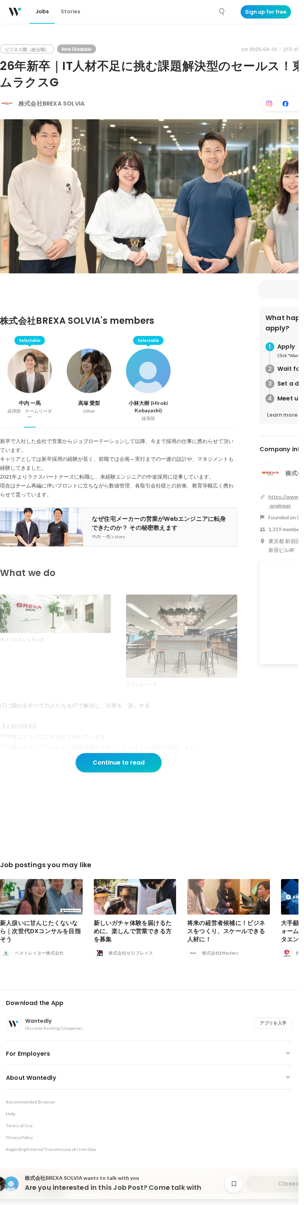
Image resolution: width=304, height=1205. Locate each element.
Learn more (282, 415)
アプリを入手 (273, 1023)
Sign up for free (266, 12)
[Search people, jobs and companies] (222, 11)
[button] (152, 1003)
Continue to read (119, 762)
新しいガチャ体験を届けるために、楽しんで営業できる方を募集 (133, 931)
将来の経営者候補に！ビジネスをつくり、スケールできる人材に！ (226, 931)
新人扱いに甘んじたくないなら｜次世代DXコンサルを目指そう (40, 931)
